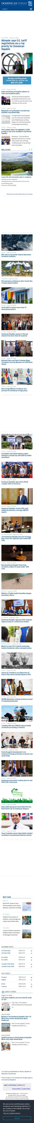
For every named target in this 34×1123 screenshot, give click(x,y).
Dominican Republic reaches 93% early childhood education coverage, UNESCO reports (14, 510)
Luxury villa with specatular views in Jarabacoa (16, 177)
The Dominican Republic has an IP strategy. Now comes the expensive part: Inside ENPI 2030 (16, 538)
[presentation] (29, 148)
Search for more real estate (14, 194)
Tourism (4, 279)
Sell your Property (28, 194)
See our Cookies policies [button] (11, 1113)
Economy (4, 38)
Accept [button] (17, 1118)
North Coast (6, 644)
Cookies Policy (26, 1089)
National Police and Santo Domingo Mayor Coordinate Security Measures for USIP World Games (16, 362)
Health (4, 591)
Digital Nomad (6, 534)
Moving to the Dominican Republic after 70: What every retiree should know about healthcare (16, 1018)
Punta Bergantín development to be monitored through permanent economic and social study (17, 754)
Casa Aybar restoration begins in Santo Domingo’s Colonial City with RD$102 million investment (16, 455)
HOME (5, 1085)
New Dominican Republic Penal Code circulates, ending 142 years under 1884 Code (15, 567)
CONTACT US (21, 1085)
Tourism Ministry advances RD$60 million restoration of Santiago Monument (11, 933)
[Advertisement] (18, 20)
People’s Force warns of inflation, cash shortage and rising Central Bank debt (11, 919)
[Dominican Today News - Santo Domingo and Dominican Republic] (17, 4)
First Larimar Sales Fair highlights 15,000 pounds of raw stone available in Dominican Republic (16, 131)
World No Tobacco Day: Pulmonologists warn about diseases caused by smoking (12, 905)
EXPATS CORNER (10, 992)
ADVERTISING (12, 1085)
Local (3, 89)
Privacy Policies (16, 1089)
